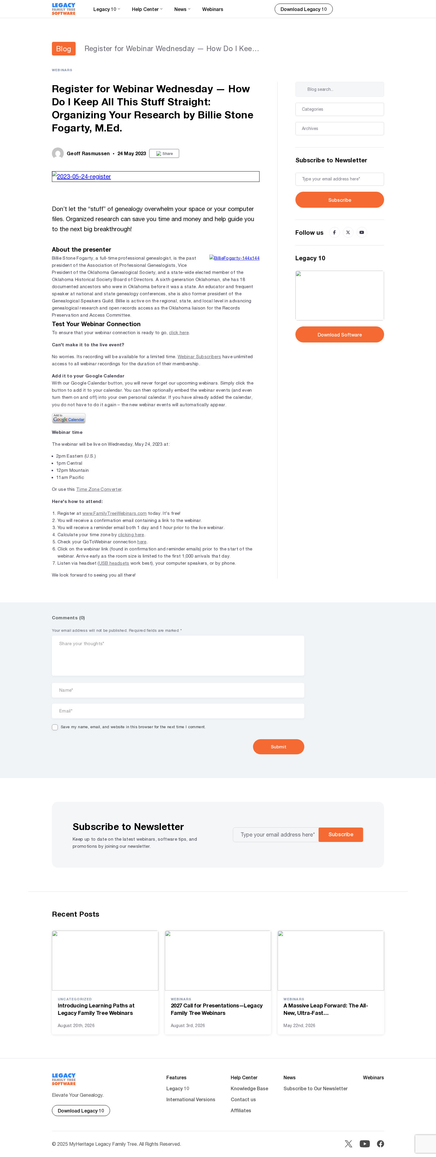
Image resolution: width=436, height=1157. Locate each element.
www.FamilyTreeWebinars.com (114, 513)
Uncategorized (75, 999)
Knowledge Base (249, 1088)
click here (179, 332)
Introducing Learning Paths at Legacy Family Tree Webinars (96, 1009)
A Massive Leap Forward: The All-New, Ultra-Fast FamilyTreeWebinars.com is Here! (326, 1009)
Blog (63, 49)
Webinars (212, 9)
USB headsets (114, 563)
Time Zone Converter (98, 489)
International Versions (190, 1099)
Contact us (243, 1099)
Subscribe (339, 200)
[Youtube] (362, 232)
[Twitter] (348, 232)
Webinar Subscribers (199, 356)
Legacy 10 (177, 1088)
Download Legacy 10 (304, 9)
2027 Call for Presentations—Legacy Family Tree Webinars (217, 1009)
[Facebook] (334, 232)
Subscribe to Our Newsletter (316, 1088)
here (141, 541)
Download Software (340, 334)
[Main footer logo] (64, 1079)
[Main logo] (64, 9)
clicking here (131, 534)
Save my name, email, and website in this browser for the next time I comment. (133, 727)
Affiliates (241, 1110)
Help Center (244, 1077)
